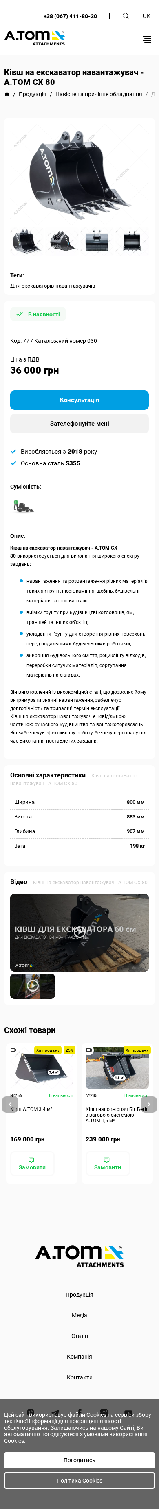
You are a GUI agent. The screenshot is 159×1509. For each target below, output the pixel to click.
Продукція (79, 1294)
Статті (79, 1336)
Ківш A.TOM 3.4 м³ (31, 1109)
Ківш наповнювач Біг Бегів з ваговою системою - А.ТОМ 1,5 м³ (117, 1115)
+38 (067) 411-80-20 (70, 16)
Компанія (79, 1356)
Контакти (80, 1377)
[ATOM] (7, 94)
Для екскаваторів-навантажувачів (52, 286)
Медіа (79, 1315)
